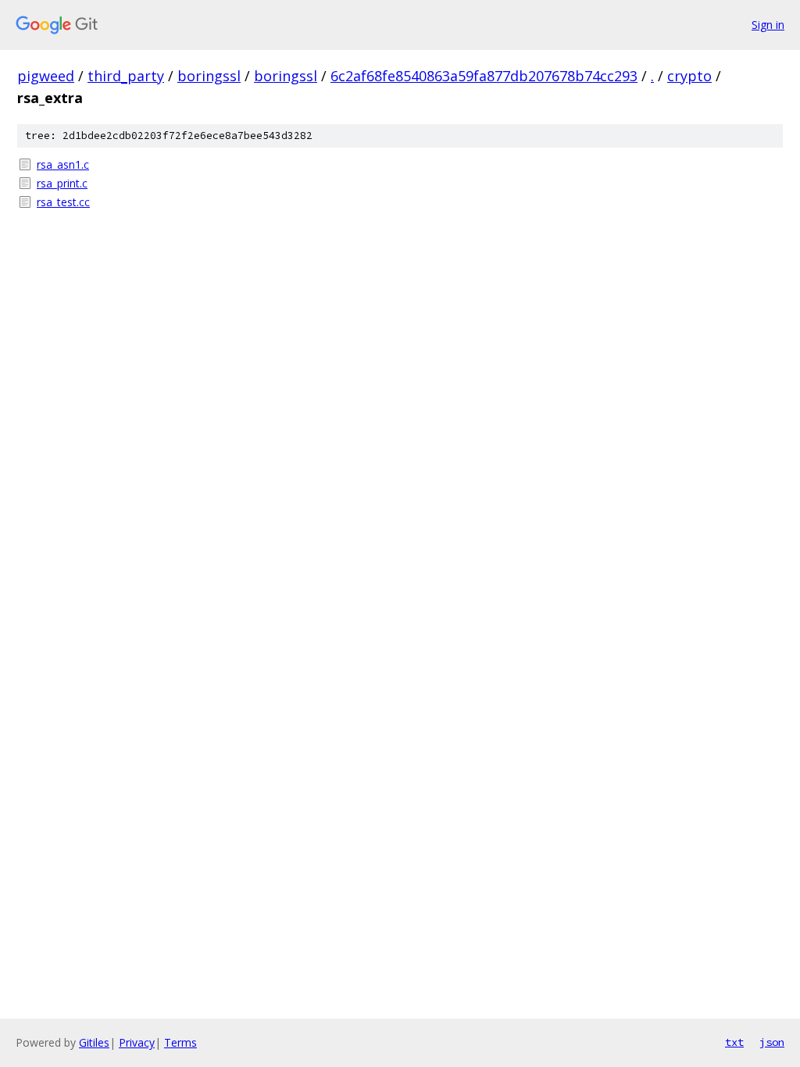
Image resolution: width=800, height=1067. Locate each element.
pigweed (45, 75)
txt (734, 1042)
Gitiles (94, 1042)
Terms (180, 1042)
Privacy (137, 1042)
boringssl (209, 75)
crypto (689, 75)
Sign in (768, 24)
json (771, 1042)
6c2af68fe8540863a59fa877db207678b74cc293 (484, 75)
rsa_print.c (62, 183)
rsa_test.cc (63, 201)
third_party (126, 75)
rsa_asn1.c (63, 164)
